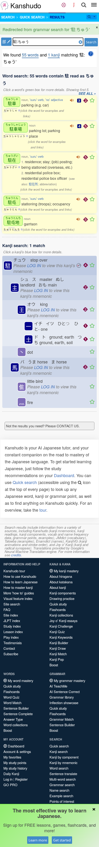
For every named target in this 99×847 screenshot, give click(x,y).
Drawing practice (62, 598)
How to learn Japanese (20, 581)
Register (21, 779)
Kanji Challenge (61, 626)
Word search (59, 768)
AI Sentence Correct (65, 691)
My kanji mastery (66, 570)
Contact (9, 648)
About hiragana (61, 576)
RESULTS (57, 17)
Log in (7, 779)
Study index (12, 626)
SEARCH (8, 17)
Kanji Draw (58, 648)
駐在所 (33, 184)
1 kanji (54, 55)
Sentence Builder (16, 708)
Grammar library (62, 697)
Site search (11, 604)
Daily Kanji (11, 773)
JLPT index (11, 620)
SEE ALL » (87, 93)
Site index (10, 615)
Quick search (25, 482)
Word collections (15, 724)
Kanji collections (61, 615)
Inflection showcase (64, 702)
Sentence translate (63, 773)
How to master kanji (18, 587)
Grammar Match (62, 719)
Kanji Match (58, 653)
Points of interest (62, 801)
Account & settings (17, 751)
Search (91, 42)
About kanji (58, 587)
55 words (30, 55)
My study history (15, 768)
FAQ (6, 609)
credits (16, 554)
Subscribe (10, 653)
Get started (62, 840)
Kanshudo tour (14, 570)
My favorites (12, 757)
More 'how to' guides (18, 592)
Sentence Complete (18, 713)
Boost (54, 664)
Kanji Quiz (57, 631)
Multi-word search (63, 779)
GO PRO (10, 784)
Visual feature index (17, 598)
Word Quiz (11, 697)
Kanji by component (64, 757)
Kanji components (63, 592)
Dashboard (64, 475)
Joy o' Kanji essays (63, 620)
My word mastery (20, 680)
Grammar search (62, 784)
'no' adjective (54, 99)
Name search (59, 790)
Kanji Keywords (61, 637)
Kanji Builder (59, 642)
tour (42, 510)
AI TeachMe (58, 686)
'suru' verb (37, 99)
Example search (61, 795)
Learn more (38, 840)
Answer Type (13, 719)
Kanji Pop (57, 659)
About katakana (61, 581)
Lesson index (13, 631)
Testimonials (12, 642)
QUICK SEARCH (32, 17)
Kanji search (59, 751)
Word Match (12, 702)
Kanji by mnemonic (63, 762)
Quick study (58, 604)
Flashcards (58, 609)
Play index (11, 637)
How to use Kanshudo (19, 576)
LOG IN (34, 265)
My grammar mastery (69, 680)
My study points (14, 762)
